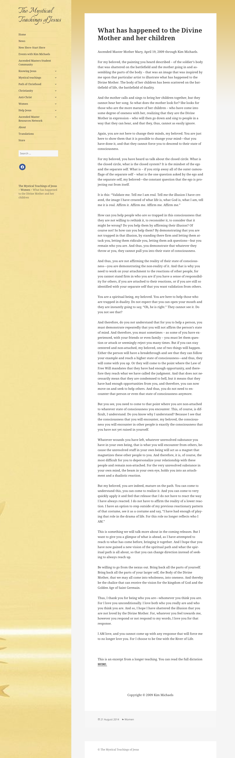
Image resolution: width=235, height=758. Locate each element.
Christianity (26, 90)
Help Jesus (25, 110)
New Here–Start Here (32, 47)
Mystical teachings (30, 77)
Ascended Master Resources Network (30, 118)
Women (23, 104)
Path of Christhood (30, 84)
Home (22, 34)
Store (22, 140)
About (22, 127)
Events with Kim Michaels (34, 54)
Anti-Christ (25, 97)
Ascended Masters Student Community (35, 62)
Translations (26, 134)
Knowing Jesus (27, 71)
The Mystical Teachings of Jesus (40, 15)
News (22, 41)
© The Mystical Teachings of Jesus (118, 749)
